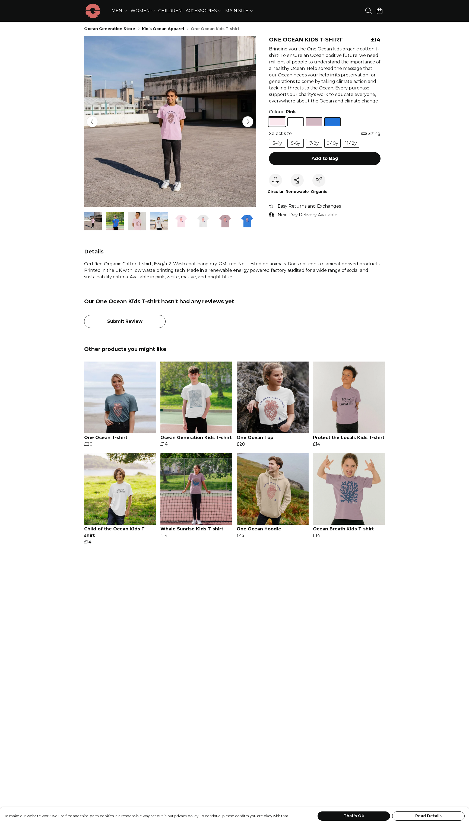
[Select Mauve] (314, 121)
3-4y (277, 143)
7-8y (314, 143)
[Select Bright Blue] (332, 121)
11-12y (351, 143)
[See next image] (247, 121)
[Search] (368, 10)
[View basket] (379, 10)
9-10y (332, 143)
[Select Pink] (277, 121)
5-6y (295, 143)
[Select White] (295, 121)
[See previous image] (92, 121)
